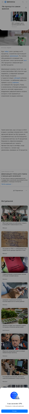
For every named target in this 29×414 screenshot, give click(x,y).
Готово (14, 411)
